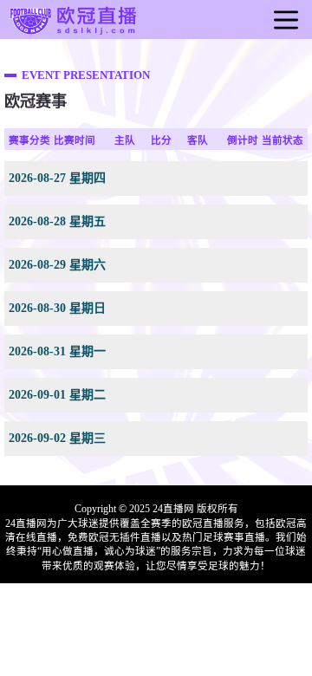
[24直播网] (74, 35)
